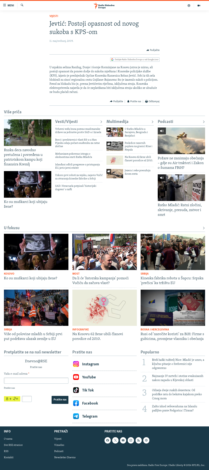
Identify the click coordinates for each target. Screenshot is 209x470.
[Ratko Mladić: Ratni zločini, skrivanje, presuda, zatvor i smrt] (181, 187)
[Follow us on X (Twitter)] (115, 440)
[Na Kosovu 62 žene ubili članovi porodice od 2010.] (114, 160)
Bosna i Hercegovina (155, 329)
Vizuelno (59, 445)
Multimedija (117, 122)
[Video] (199, 5)
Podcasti (165, 122)
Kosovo (9, 273)
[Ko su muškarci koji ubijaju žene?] (27, 184)
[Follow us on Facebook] (107, 440)
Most (76, 273)
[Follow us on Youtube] (123, 440)
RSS (6, 451)
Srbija (145, 273)
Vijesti (53, 16)
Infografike (80, 329)
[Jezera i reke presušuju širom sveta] (114, 173)
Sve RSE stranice (13, 445)
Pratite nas (60, 399)
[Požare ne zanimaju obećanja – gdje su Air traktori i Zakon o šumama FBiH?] (181, 140)
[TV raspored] (146, 440)
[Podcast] (189, 5)
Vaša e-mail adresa (16, 374)
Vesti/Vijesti (66, 122)
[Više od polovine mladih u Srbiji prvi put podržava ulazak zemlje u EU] (36, 308)
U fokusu (12, 228)
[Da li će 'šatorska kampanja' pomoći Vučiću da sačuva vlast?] (104, 252)
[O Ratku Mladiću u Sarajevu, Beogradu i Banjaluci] (114, 132)
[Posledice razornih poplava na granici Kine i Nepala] (114, 146)
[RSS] (139, 440)
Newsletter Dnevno (65, 457)
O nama (8, 439)
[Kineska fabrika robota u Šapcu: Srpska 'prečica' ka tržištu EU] (173, 252)
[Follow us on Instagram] (131, 440)
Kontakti (9, 457)
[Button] (153, 50)
